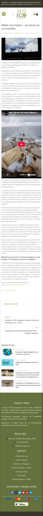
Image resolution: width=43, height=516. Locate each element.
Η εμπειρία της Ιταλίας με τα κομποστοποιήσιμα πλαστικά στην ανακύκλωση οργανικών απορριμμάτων (28, 375)
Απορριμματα (11, 290)
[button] (4, 14)
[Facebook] (12, 492)
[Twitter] (19, 492)
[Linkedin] (30, 492)
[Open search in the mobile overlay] (13, 14)
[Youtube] (23, 492)
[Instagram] (16, 492)
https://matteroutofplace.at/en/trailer (13, 285)
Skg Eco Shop (7, 33)
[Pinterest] (27, 492)
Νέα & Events (19, 33)
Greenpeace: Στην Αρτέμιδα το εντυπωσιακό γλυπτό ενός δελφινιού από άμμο (28, 385)
